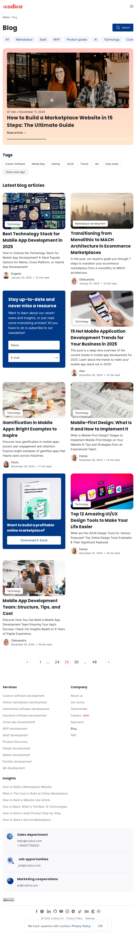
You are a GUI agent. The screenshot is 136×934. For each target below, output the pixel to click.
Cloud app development (19, 722)
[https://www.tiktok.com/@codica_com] (80, 911)
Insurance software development (25, 715)
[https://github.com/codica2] (55, 911)
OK (100, 926)
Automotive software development (26, 709)
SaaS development (15, 735)
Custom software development (23, 695)
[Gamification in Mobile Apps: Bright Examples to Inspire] (34, 427)
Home (6, 17)
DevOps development (17, 761)
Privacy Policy (74, 918)
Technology (112, 39)
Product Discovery (15, 741)
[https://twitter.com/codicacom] (42, 911)
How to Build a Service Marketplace (27, 819)
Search (126, 27)
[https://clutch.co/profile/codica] (92, 911)
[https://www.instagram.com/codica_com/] (67, 911)
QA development (14, 768)
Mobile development (16, 755)
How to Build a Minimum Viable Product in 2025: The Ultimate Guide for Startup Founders (67, 121)
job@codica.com (29, 865)
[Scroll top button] (121, 905)
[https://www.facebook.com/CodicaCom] (36, 911)
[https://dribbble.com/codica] (98, 911)
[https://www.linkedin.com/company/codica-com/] (49, 911)
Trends (84, 163)
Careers (76, 715)
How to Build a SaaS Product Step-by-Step (32, 813)
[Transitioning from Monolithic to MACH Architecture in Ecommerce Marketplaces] (102, 242)
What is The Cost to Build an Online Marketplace (35, 793)
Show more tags (15, 171)
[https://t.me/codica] (73, 911)
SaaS (43, 39)
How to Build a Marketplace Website (27, 787)
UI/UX (70, 163)
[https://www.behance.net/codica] (86, 911)
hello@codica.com (29, 841)
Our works (77, 702)
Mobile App (38, 163)
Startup (56, 163)
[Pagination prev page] (27, 662)
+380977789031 (28, 845)
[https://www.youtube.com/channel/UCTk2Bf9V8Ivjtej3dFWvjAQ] (61, 911)
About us (77, 695)
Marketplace (24, 39)
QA (97, 163)
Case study (111, 163)
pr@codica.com (27, 885)
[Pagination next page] (109, 662)
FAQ (73, 735)
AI (95, 39)
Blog (74, 728)
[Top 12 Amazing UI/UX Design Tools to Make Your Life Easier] (102, 516)
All (7, 39)
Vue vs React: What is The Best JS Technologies (35, 806)
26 (76, 662)
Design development (16, 748)
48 (94, 662)
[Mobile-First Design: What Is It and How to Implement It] (102, 427)
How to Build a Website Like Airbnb (26, 800)
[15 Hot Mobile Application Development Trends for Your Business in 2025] (102, 336)
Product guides (77, 39)
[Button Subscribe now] (56, 357)
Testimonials (79, 709)
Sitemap (90, 918)
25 (67, 662)
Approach (77, 722)
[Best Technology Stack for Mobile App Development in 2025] (34, 242)
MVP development (15, 728)
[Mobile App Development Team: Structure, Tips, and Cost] (34, 606)
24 (57, 662)
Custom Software (15, 163)
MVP (56, 39)
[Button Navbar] (131, 6)
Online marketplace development (25, 702)
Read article (15, 132)
